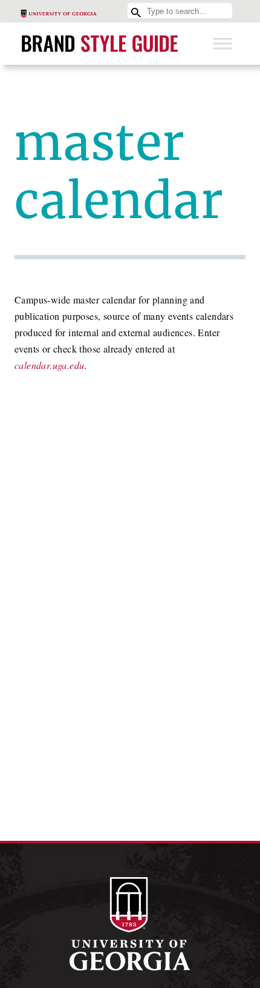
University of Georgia (130, 923)
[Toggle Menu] (222, 43)
